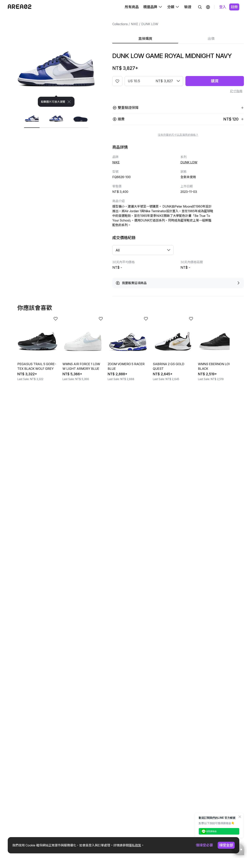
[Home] (19, 6)
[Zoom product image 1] (56, 64)
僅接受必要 (204, 845)
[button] (208, 7)
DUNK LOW (149, 24)
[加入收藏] (117, 81)
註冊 (234, 7)
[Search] (200, 7)
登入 (222, 7)
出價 (211, 39)
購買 (215, 81)
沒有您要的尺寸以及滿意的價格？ (178, 134)
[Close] (69, 101)
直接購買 (145, 39)
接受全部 (226, 845)
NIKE (134, 24)
